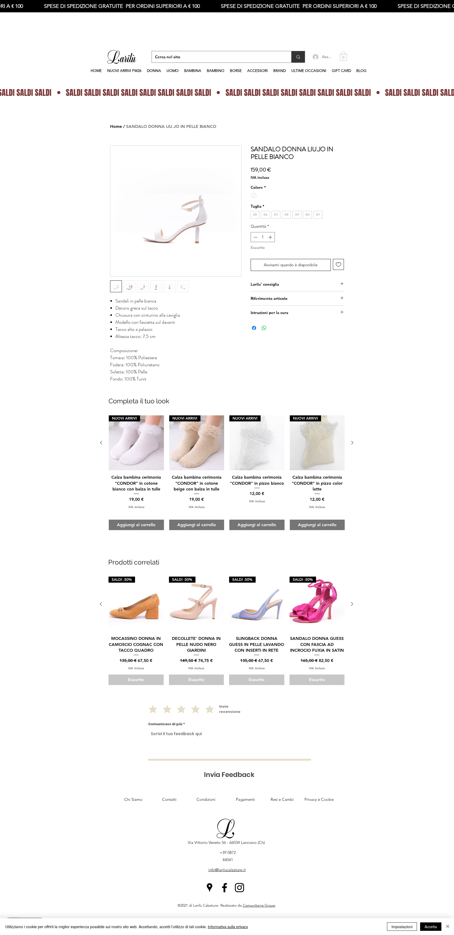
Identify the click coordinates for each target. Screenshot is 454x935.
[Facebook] (224, 887)
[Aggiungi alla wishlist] (338, 264)
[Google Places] (209, 887)
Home (116, 126)
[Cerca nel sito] (298, 56)
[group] (226, 630)
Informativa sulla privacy (228, 926)
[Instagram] (239, 887)
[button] (343, 56)
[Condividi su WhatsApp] (264, 328)
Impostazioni (401, 926)
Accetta (431, 926)
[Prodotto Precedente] (101, 604)
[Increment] (270, 237)
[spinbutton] (263, 237)
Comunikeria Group (259, 905)
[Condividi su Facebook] (254, 328)
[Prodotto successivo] (352, 604)
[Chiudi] (448, 926)
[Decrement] (255, 237)
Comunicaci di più (165, 724)
